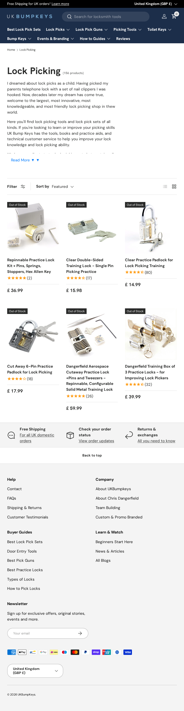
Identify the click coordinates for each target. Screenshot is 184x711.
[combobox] (105, 17)
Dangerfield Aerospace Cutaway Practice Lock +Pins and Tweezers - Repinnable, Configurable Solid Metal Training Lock (89, 378)
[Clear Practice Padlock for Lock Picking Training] (151, 228)
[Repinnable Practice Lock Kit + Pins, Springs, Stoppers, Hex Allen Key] (33, 228)
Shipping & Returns (24, 507)
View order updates (96, 440)
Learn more (60, 4)
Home (11, 49)
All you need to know (156, 440)
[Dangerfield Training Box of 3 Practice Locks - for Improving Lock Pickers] (151, 334)
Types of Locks (21, 579)
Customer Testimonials (27, 517)
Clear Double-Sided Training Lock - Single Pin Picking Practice (90, 265)
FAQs (11, 498)
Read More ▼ (23, 160)
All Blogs (103, 560)
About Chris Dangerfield (117, 498)
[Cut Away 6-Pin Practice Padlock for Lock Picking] (33, 334)
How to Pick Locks (23, 588)
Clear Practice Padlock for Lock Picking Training (149, 262)
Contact (14, 488)
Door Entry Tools (22, 551)
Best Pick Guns (20, 560)
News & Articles (110, 551)
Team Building (108, 507)
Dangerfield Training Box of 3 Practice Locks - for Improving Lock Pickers (150, 372)
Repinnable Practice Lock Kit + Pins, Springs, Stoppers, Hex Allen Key (31, 265)
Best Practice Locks (25, 569)
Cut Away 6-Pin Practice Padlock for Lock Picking (30, 369)
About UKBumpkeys (113, 488)
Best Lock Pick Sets (24, 29)
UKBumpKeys (26, 694)
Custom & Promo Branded (119, 517)
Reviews (123, 38)
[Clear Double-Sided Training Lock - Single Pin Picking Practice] (92, 228)
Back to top (92, 455)
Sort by (42, 186)
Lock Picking (27, 49)
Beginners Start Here (114, 541)
